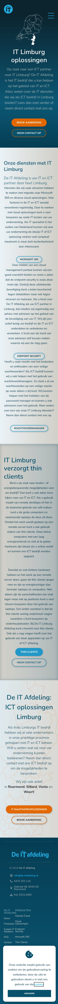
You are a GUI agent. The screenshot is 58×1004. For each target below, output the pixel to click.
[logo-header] (8, 9)
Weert (29, 792)
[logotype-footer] (30, 854)
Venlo (43, 786)
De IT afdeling (27, 868)
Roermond (16, 786)
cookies (38, 984)
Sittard (31, 786)
